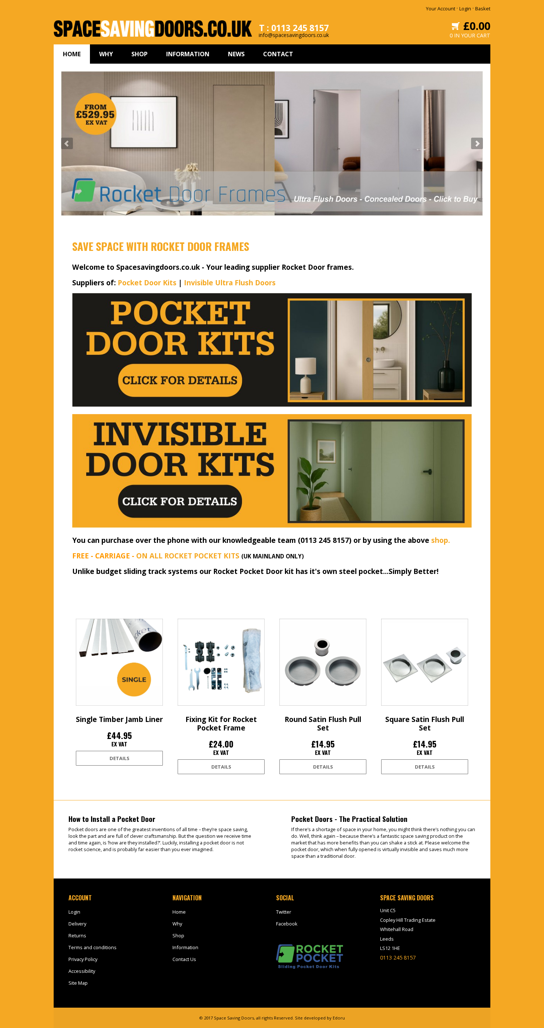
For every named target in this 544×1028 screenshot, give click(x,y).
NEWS (236, 54)
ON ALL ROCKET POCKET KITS (187, 556)
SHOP (139, 54)
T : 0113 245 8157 (294, 28)
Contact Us (184, 959)
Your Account (440, 8)
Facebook (287, 923)
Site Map (78, 983)
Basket (482, 8)
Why (177, 923)
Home (179, 911)
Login (465, 8)
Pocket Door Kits (147, 283)
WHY (106, 54)
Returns (77, 935)
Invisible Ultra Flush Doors (230, 283)
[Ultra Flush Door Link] (272, 525)
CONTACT (278, 54)
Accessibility (81, 971)
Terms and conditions (92, 947)
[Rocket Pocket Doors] (272, 404)
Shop (178, 935)
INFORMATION (187, 54)
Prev (67, 144)
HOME (72, 54)
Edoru (339, 1018)
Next (477, 144)
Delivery (77, 923)
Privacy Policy (82, 959)
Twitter (283, 911)
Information (185, 947)
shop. (440, 540)
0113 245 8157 (398, 957)
